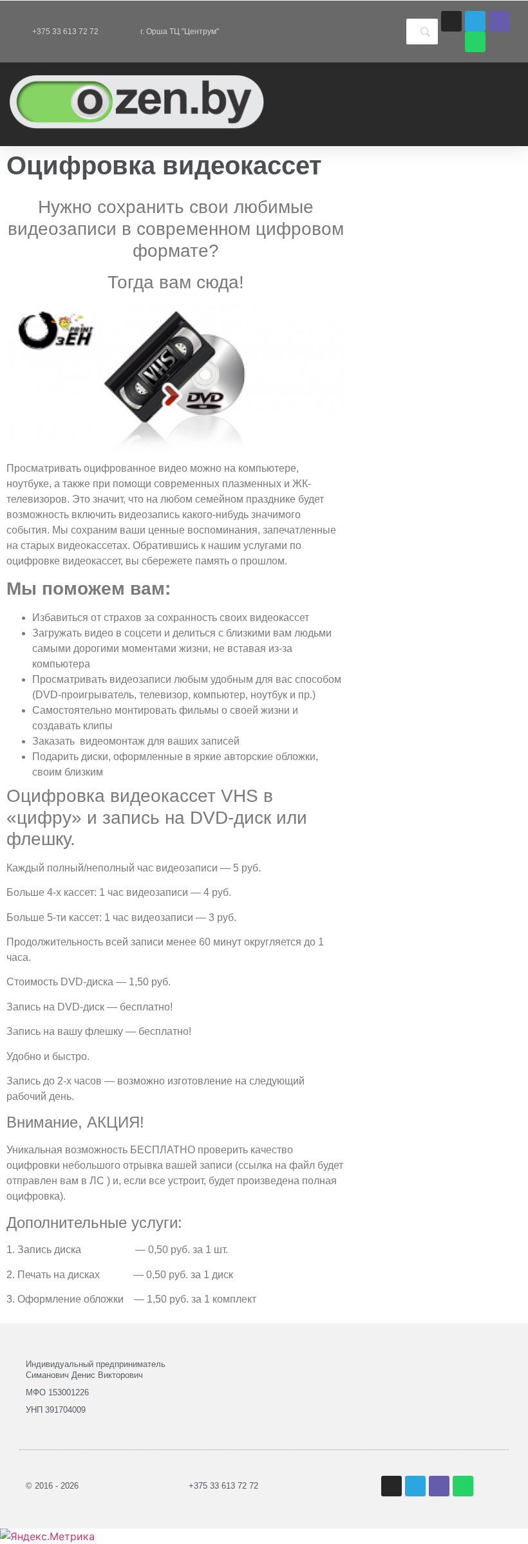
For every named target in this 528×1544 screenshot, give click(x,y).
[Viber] (499, 21)
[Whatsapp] (475, 42)
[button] (332, 104)
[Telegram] (475, 21)
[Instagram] (451, 21)
